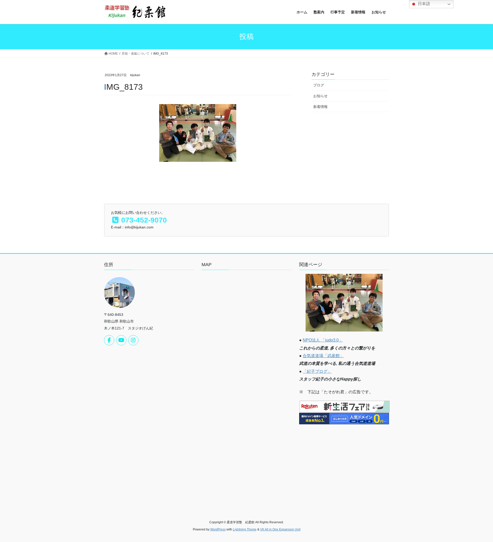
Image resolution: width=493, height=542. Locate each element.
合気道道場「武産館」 (323, 356)
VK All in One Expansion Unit (280, 529)
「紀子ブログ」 (317, 371)
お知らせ (320, 96)
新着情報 (320, 107)
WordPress (218, 529)
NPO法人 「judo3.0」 (323, 340)
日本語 (423, 4)
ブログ (318, 85)
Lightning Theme (245, 529)
